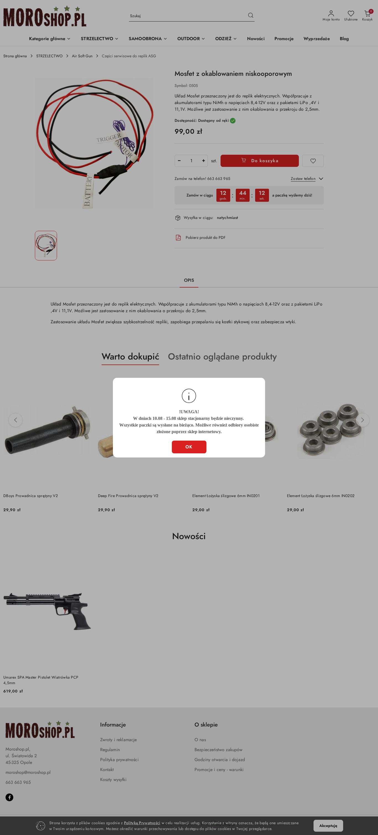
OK (189, 447)
